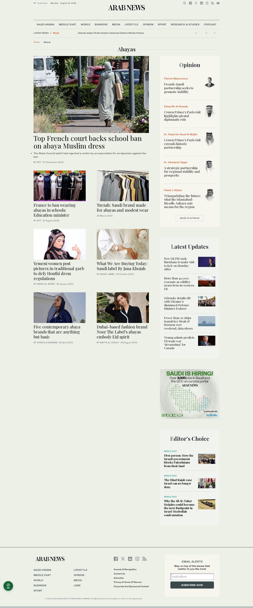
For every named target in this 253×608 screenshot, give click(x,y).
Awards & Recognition (125, 569)
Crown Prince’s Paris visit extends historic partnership (182, 144)
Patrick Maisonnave (176, 78)
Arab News (42, 3)
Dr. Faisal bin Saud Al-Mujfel (180, 134)
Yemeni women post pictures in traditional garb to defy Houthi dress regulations (59, 271)
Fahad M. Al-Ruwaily (176, 106)
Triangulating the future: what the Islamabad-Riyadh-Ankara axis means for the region (182, 201)
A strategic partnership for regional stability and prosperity (182, 171)
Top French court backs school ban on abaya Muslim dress (88, 141)
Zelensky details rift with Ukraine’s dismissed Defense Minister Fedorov (111, 33)
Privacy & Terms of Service (128, 582)
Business (101, 24)
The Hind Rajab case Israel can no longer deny (178, 483)
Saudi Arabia (45, 24)
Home (37, 41)
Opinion (148, 24)
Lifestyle (131, 24)
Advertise (119, 578)
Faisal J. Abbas (173, 190)
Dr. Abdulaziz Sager (176, 162)
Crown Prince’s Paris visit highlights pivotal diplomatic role (182, 116)
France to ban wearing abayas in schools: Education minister (55, 210)
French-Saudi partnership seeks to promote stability (178, 88)
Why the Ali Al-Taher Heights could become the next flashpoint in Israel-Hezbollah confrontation (179, 508)
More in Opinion (189, 218)
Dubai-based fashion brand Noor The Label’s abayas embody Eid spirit (122, 331)
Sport (162, 24)
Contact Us (119, 573)
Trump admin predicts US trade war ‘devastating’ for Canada (179, 343)
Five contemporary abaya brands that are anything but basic (57, 331)
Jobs (77, 585)
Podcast (210, 24)
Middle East (67, 24)
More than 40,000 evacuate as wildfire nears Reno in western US (179, 283)
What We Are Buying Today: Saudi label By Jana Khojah (122, 266)
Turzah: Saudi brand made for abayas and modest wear (123, 207)
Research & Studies (185, 24)
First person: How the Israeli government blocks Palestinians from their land (178, 461)
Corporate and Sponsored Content (131, 586)
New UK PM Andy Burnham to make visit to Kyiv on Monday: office (179, 264)
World (85, 24)
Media (116, 24)
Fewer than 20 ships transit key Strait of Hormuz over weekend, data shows (178, 323)
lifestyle (80, 569)
